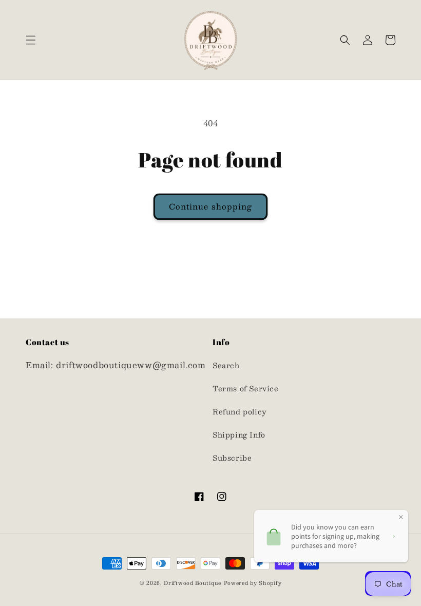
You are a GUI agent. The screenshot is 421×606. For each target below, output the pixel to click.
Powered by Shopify (253, 582)
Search (226, 365)
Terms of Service (246, 388)
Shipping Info (239, 434)
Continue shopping (210, 206)
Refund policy (240, 411)
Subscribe (232, 457)
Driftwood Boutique (192, 582)
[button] (31, 40)
